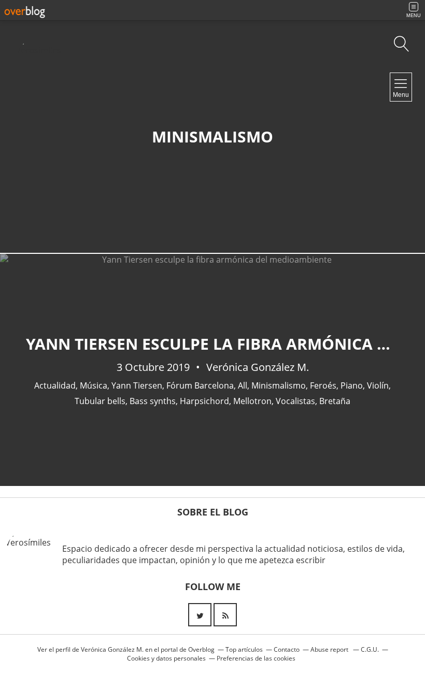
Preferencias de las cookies (256, 658)
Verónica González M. (112, 649)
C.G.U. (370, 649)
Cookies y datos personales (166, 658)
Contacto (287, 649)
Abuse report (330, 649)
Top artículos (244, 649)
